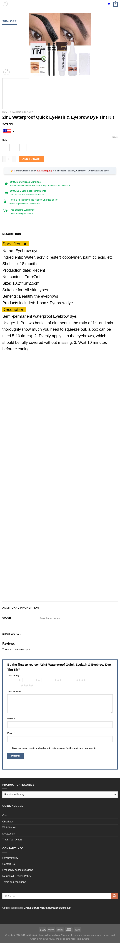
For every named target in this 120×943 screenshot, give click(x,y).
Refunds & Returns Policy (16, 876)
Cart (4, 815)
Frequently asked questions (17, 870)
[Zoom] (6, 72)
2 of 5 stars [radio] (28, 680)
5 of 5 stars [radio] (14, 685)
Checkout (7, 821)
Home (5, 112)
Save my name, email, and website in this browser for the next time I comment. (54, 748)
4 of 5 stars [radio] (69, 680)
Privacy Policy (10, 858)
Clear (115, 137)
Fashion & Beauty (22, 112)
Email (11, 733)
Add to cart (31, 159)
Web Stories (9, 827)
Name (11, 718)
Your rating (13, 675)
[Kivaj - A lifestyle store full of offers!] (60, 3)
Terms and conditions (14, 882)
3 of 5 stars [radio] (48, 680)
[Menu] (5, 3)
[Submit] (114, 896)
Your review (14, 691)
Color (5, 140)
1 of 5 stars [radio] (12, 680)
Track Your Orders (12, 839)
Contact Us (8, 864)
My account (8, 833)
